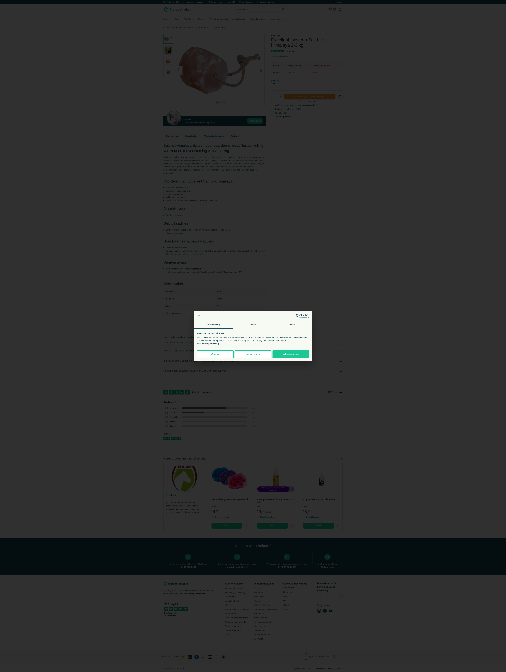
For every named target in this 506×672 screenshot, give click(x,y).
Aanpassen (251, 354)
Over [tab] (292, 324)
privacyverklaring (210, 344)
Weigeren (215, 354)
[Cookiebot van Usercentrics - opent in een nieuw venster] (297, 316)
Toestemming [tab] (213, 324)
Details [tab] (253, 324)
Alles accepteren (291, 354)
